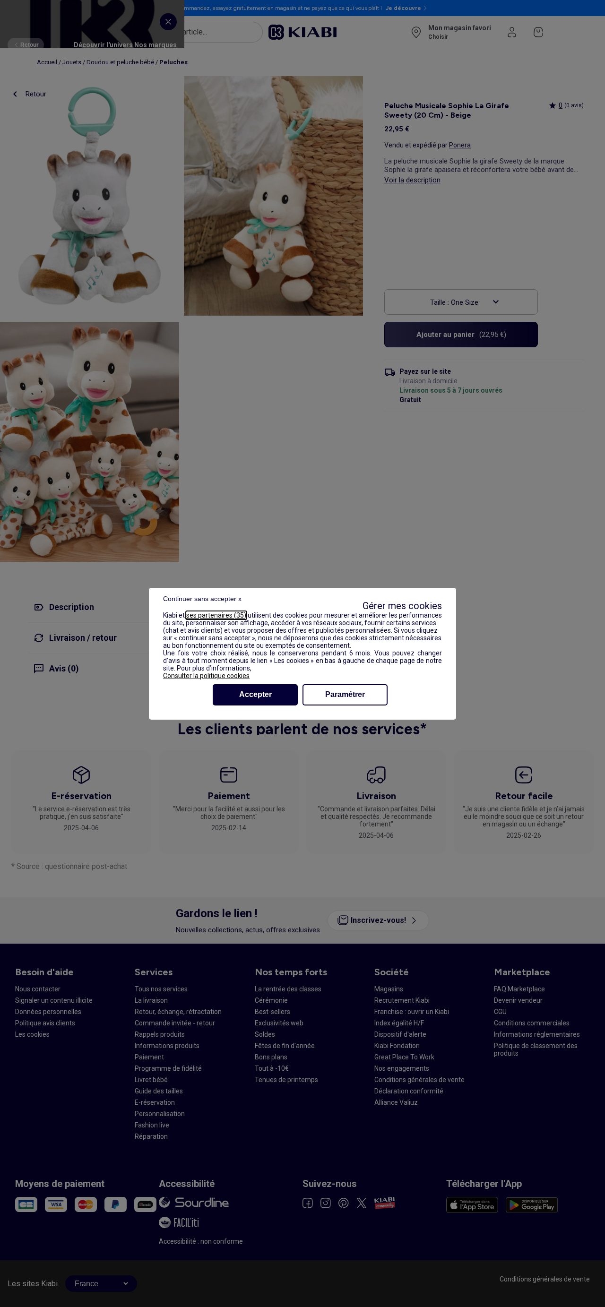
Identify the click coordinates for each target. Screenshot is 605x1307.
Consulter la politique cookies (206, 675)
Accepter (255, 694)
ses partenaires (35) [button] (216, 615)
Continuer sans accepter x (202, 598)
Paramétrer (345, 694)
